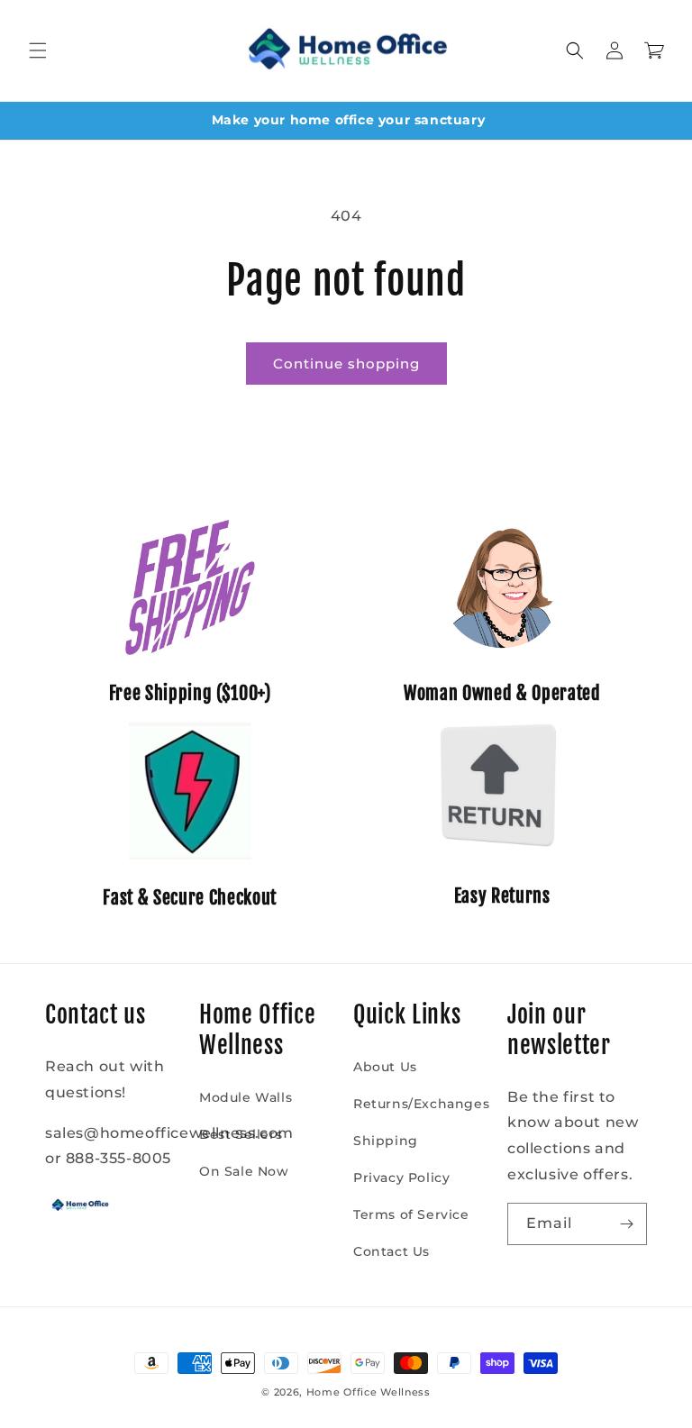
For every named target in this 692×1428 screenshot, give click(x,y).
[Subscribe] (626, 1224)
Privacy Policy (401, 1177)
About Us (385, 1067)
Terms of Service (411, 1214)
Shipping (385, 1140)
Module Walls (245, 1097)
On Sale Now (244, 1171)
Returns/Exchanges (421, 1104)
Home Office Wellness (368, 1392)
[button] (38, 50)
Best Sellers (240, 1134)
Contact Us (391, 1251)
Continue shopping (346, 363)
